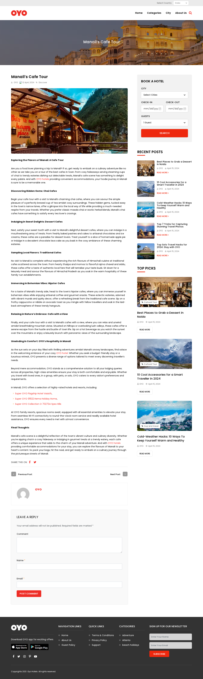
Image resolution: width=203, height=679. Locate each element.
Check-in (146, 102)
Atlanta (126, 640)
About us (181, 13)
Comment (22, 534)
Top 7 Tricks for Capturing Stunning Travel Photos (172, 225)
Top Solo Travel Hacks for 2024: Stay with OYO (172, 246)
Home (139, 13)
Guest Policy (68, 645)
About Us (66, 640)
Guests (145, 116)
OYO (16, 82)
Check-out (173, 102)
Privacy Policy (99, 640)
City (168, 13)
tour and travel (151, 426)
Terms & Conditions (103, 635)
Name (21, 560)
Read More (162, 172)
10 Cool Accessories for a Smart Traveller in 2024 (171, 183)
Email (20, 578)
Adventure (128, 635)
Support (96, 645)
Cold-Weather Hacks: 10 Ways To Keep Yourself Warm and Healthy (174, 205)
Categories (154, 13)
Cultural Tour (150, 302)
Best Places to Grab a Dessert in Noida (174, 163)
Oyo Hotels (32, 671)
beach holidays (130, 645)
